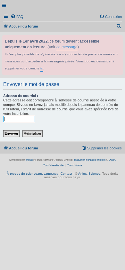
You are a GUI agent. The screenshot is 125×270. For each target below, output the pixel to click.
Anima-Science (89, 173)
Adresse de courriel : (20, 96)
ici (41, 68)
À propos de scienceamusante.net (32, 173)
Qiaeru (112, 159)
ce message (67, 47)
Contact (66, 173)
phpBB (29, 159)
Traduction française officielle (89, 159)
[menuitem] (17, 16)
